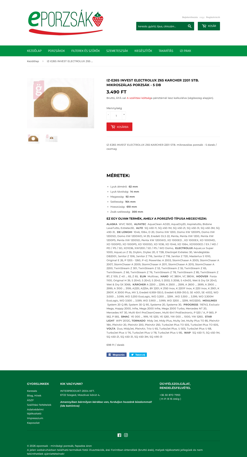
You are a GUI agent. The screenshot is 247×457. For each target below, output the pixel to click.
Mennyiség (114, 108)
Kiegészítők (143, 50)
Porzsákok (56, 50)
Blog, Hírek (34, 395)
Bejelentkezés (190, 17)
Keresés (32, 390)
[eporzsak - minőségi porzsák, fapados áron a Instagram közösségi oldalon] (126, 435)
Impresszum (35, 418)
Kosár (211, 26)
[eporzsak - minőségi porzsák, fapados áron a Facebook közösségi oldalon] (119, 435)
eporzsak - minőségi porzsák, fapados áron (64, 445)
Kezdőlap (34, 50)
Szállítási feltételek (39, 404)
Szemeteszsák (117, 50)
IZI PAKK (185, 50)
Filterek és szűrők (85, 50)
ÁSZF (30, 400)
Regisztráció (213, 17)
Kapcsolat (33, 422)
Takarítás (166, 50)
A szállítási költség (139, 97)
